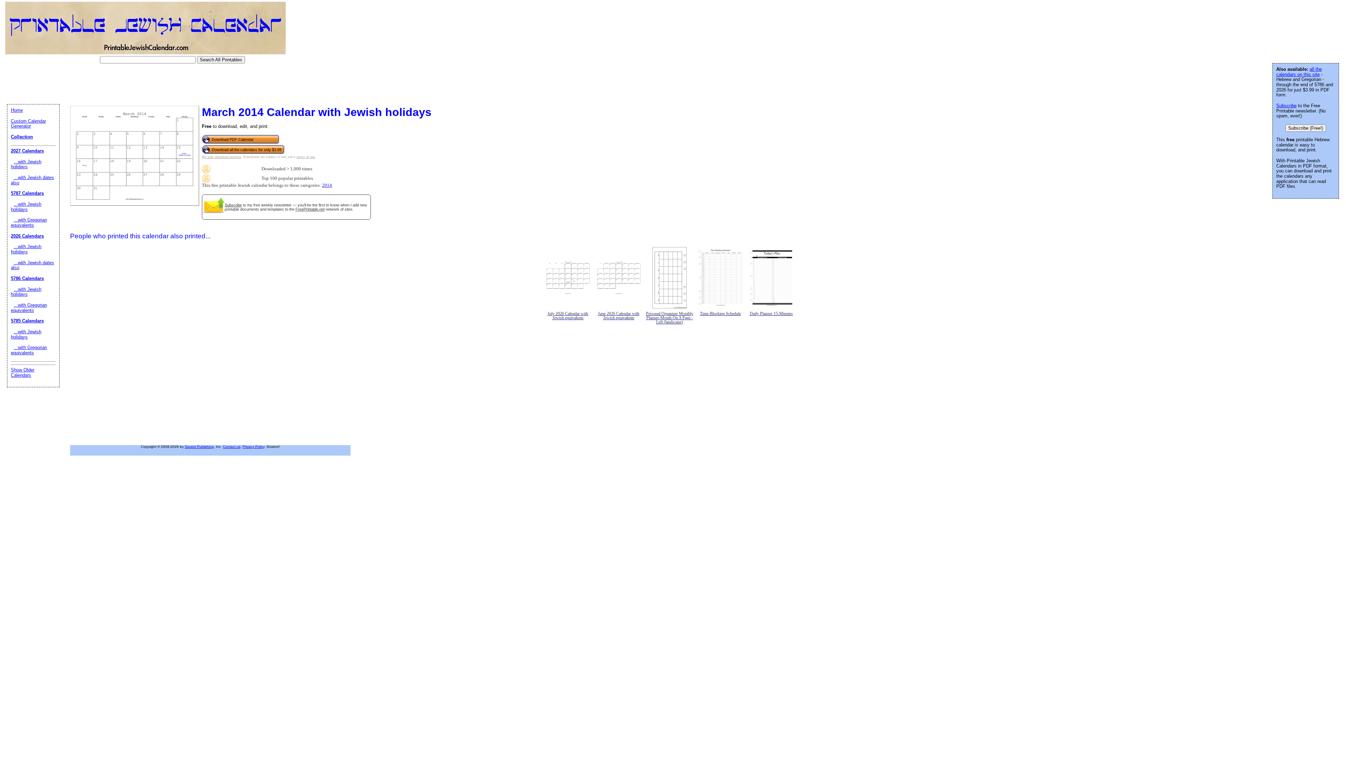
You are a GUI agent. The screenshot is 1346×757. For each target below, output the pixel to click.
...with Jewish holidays (26, 164)
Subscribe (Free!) (1305, 128)
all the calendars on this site (1299, 72)
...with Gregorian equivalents (29, 222)
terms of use (306, 157)
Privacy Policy (253, 447)
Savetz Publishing (199, 447)
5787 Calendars (27, 193)
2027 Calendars (27, 151)
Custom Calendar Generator (28, 123)
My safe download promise (221, 157)
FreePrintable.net (310, 209)
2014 (327, 185)
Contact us (231, 447)
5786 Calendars (27, 278)
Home (17, 110)
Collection (22, 136)
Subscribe (233, 205)
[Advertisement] (131, 84)
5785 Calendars (27, 320)
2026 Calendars (27, 236)
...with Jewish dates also (32, 180)
